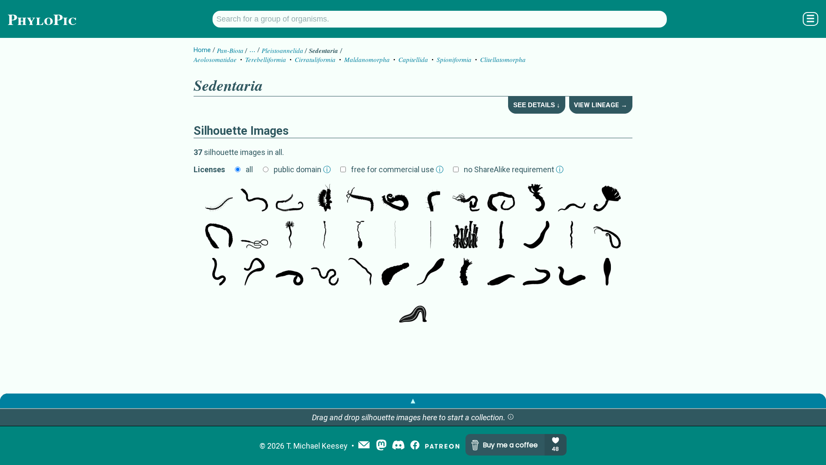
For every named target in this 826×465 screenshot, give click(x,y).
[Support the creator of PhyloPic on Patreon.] (442, 445)
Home (202, 50)
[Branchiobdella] (466, 272)
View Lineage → (600, 105)
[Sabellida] (607, 198)
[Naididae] (219, 198)
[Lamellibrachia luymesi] (466, 235)
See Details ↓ (536, 104)
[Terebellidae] (466, 198)
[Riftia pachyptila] (501, 235)
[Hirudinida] (501, 272)
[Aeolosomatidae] (430, 198)
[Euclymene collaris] (254, 235)
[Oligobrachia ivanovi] (395, 235)
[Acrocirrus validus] (360, 198)
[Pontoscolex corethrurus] (219, 272)
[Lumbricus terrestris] (325, 272)
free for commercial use (397, 169)
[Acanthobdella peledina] (430, 272)
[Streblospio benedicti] (607, 235)
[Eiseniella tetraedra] (289, 272)
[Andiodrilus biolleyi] (572, 235)
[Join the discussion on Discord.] (398, 445)
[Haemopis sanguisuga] (536, 272)
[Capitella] (289, 198)
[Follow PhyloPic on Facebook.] (414, 445)
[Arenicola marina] (501, 198)
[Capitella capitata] (254, 198)
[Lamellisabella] (430, 235)
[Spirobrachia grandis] (325, 235)
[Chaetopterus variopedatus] (325, 198)
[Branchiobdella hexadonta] (395, 272)
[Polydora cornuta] (395, 198)
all (249, 169)
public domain (302, 169)
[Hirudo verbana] (413, 309)
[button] (510, 417)
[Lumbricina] (254, 272)
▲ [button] (413, 400)
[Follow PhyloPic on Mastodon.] (381, 446)
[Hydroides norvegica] (289, 235)
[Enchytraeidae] (360, 272)
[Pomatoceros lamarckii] (536, 198)
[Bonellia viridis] (360, 235)
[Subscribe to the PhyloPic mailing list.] (364, 446)
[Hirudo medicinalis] (572, 272)
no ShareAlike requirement (514, 169)
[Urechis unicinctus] (536, 235)
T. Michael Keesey (317, 445)
